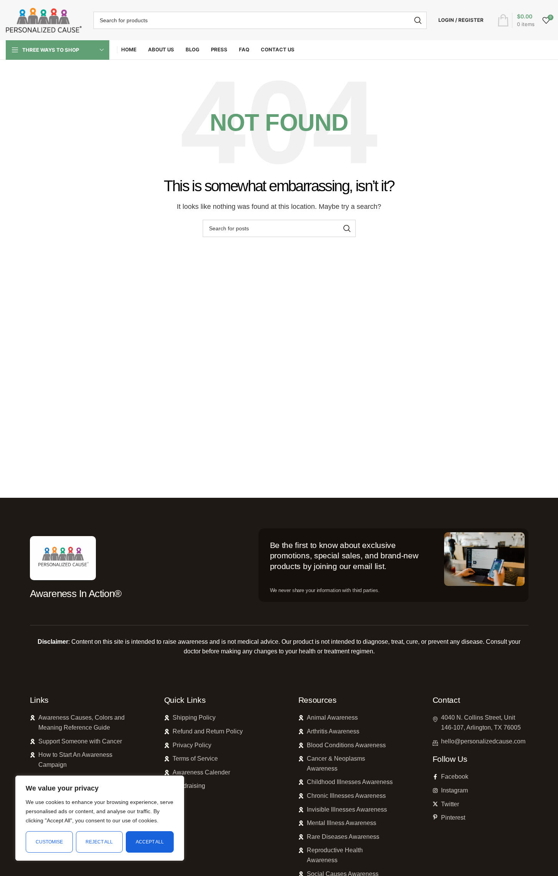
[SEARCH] (418, 20)
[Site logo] (44, 19)
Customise (49, 842)
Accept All (150, 842)
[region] (99, 818)
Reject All (99, 842)
